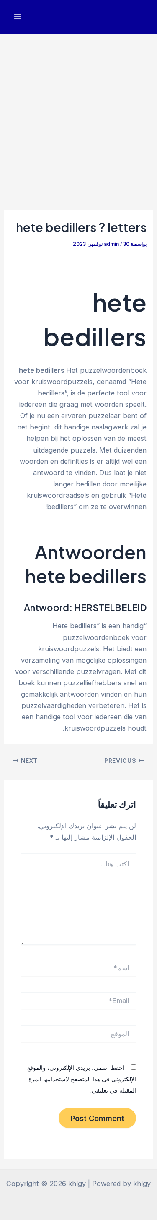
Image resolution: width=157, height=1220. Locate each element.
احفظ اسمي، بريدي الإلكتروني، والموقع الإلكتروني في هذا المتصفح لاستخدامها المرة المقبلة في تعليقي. (81, 1079)
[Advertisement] (78, 116)
